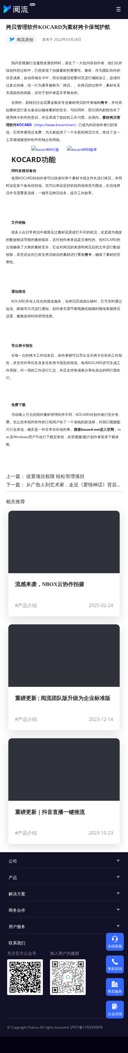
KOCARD (24, 124)
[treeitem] (64, 860)
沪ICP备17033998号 (86, 1027)
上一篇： (45, 476)
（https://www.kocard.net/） (55, 124)
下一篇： (64, 484)
